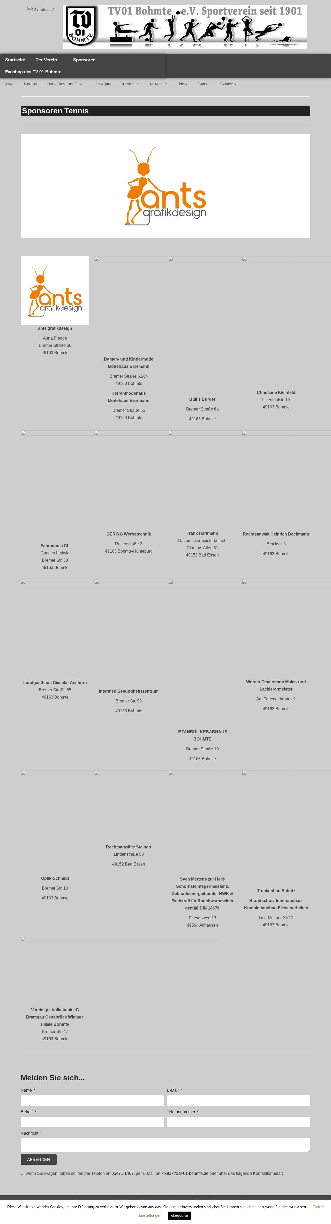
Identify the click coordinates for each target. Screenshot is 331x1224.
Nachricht (30, 1133)
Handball (30, 84)
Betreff (27, 1112)
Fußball (8, 84)
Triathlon (203, 84)
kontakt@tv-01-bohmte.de (184, 1173)
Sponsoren (84, 59)
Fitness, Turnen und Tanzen (66, 84)
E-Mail (173, 1090)
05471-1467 (122, 1173)
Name (27, 1090)
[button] (25, 186)
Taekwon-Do (158, 84)
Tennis (182, 84)
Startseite (15, 59)
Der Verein (46, 59)
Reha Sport (103, 84)
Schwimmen (130, 84)
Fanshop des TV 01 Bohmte (33, 71)
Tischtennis (228, 84)
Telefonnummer (181, 1112)
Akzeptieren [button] (179, 1215)
